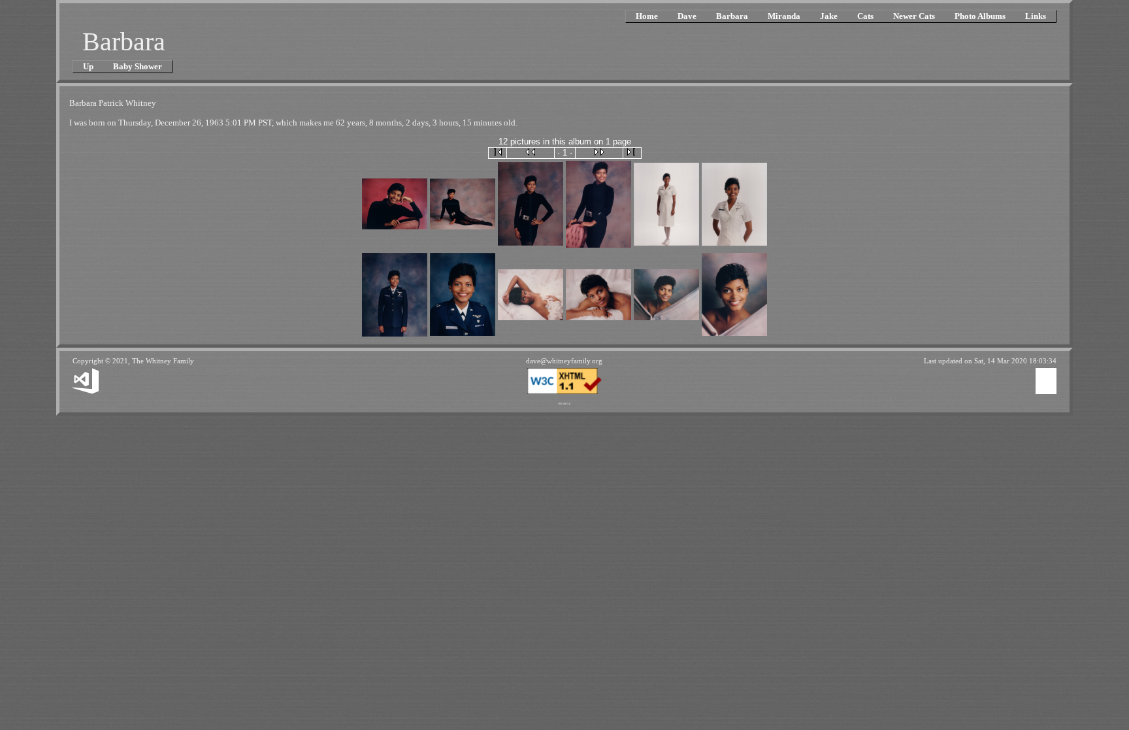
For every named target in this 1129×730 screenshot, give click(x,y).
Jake (829, 16)
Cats (865, 16)
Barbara (732, 16)
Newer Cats (914, 16)
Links (1035, 16)
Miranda (784, 16)
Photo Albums (980, 16)
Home (647, 16)
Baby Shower (137, 66)
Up (88, 66)
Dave (687, 16)
